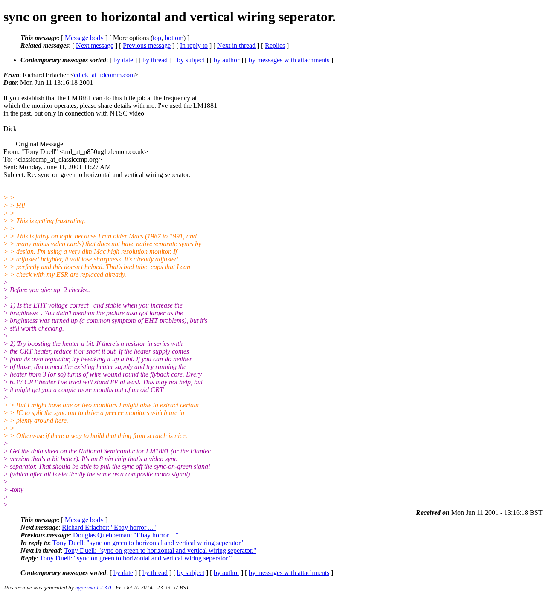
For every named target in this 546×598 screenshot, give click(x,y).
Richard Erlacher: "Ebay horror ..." (109, 527)
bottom (174, 37)
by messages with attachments (289, 60)
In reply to (194, 45)
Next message (94, 45)
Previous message (147, 45)
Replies (275, 45)
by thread (155, 60)
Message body (84, 37)
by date (123, 60)
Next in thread (236, 45)
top (157, 37)
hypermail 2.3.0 (93, 587)
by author (226, 60)
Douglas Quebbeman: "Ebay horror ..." (126, 535)
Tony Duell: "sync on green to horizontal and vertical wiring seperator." (148, 542)
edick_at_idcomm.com (104, 74)
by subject (190, 60)
